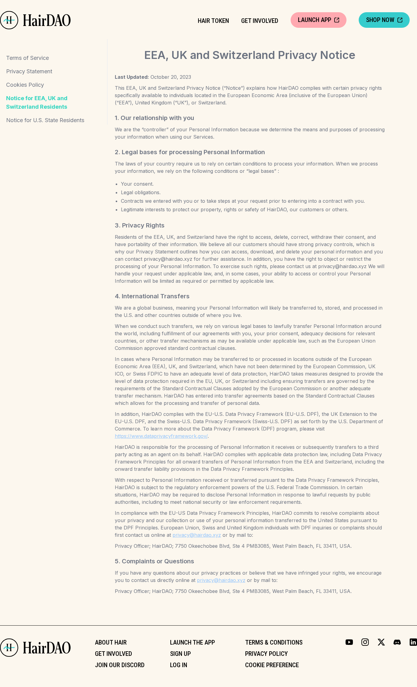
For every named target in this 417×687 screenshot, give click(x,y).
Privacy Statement (29, 71)
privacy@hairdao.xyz (196, 535)
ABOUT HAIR (111, 642)
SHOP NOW (380, 20)
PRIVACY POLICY (266, 653)
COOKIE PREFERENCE (272, 665)
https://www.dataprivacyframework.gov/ (161, 436)
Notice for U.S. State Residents (45, 120)
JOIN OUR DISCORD (120, 665)
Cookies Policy (25, 85)
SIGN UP (180, 653)
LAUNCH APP (314, 20)
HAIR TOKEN (213, 20)
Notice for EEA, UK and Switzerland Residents (36, 102)
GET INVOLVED (259, 20)
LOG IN (178, 665)
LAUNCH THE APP (192, 642)
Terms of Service (27, 58)
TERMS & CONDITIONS (274, 642)
